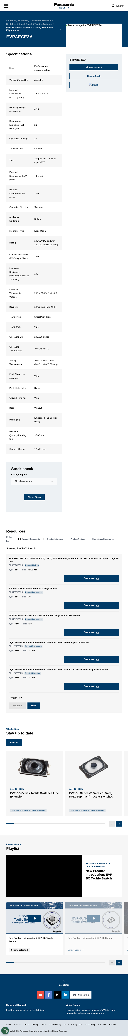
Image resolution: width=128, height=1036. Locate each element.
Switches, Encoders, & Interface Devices (28, 20)
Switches (11, 24)
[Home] (64, 5)
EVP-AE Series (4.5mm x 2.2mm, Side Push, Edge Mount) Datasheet (44, 615)
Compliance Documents (103, 539)
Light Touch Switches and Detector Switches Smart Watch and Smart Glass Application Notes (58, 669)
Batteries (113, 1025)
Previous (17, 705)
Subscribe (83, 995)
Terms (44, 1025)
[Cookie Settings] (5, 1030)
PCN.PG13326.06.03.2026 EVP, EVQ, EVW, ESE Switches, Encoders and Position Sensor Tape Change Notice (64, 560)
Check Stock (34, 497)
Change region (19, 474)
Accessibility (90, 1025)
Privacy (35, 1025)
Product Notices (78, 539)
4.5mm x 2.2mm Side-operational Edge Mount (33, 588)
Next (33, 705)
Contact (17, 1025)
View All (14, 742)
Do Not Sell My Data (73, 1025)
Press (26, 1025)
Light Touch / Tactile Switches (35, 24)
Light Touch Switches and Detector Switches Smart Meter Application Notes (49, 642)
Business (102, 1025)
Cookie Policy (55, 1025)
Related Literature (55, 539)
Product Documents (31, 539)
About (8, 1025)
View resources (94, 67)
